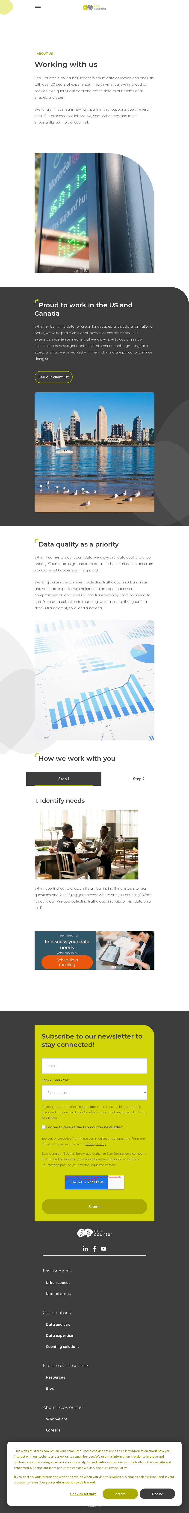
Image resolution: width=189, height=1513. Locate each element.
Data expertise (59, 1335)
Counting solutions (62, 1346)
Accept (120, 1494)
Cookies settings (83, 1494)
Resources (55, 1377)
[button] (38, 7)
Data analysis (58, 1324)
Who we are (57, 1419)
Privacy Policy (96, 1144)
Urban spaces (58, 1282)
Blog (50, 1388)
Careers (53, 1430)
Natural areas (58, 1293)
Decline (157, 1494)
